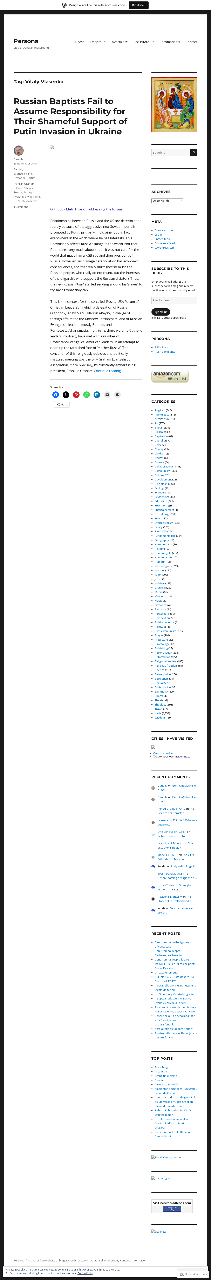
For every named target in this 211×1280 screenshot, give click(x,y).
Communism (162, 471)
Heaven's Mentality (170, 896)
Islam (158, 575)
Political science (164, 622)
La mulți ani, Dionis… (170, 843)
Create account (164, 230)
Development (163, 479)
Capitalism (161, 436)
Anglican (160, 410)
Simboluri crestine (166, 1076)
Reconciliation (163, 652)
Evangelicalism (23, 173)
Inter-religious (163, 566)
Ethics (158, 518)
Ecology (159, 488)
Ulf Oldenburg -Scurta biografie (174, 994)
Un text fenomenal (166, 972)
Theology (160, 704)
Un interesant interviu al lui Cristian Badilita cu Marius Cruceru (171, 1123)
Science (159, 670)
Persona (26, 41)
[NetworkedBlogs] (172, 1203)
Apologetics (162, 414)
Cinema (159, 462)
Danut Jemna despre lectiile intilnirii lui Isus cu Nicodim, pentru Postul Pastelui (176, 964)
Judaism (160, 583)
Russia (18, 192)
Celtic (158, 445)
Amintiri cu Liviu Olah (167, 1084)
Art (156, 423)
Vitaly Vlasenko (28, 201)
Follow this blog (172, 1208)
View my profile (163, 753)
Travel (159, 709)
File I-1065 (161, 531)
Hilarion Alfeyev (23, 188)
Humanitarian (163, 557)
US (15, 201)
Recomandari (169, 42)
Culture (159, 475)
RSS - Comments (165, 351)
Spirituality (161, 691)
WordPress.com (165, 247)
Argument (161, 1071)
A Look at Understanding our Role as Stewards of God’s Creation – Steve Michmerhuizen (176, 1102)
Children (160, 453)
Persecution (162, 618)
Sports (159, 696)
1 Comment (21, 207)
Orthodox (20, 178)
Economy (160, 492)
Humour (160, 562)
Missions (160, 596)
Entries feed (162, 239)
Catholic (160, 440)
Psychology (162, 644)
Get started (138, 5)
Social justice (163, 687)
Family (159, 527)
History (159, 549)
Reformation (162, 657)
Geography (162, 540)
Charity (159, 449)
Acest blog (161, 1067)
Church (159, 458)
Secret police (163, 674)
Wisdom (160, 717)
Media (159, 592)
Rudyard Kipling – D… (184, 866)
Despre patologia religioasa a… (177, 878)
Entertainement (164, 510)
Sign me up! (161, 312)
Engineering (162, 505)
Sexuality (160, 683)
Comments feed (165, 243)
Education (161, 501)
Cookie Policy (85, 1273)
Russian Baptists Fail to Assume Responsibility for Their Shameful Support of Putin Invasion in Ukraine (70, 116)
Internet (160, 570)
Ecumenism (162, 497)
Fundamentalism (165, 536)
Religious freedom (166, 665)
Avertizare (120, 42)
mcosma (163, 820)
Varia (158, 713)
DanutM (18, 159)
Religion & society (166, 661)
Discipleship (162, 484)
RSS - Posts (162, 347)
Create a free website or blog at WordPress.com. (58, 1260)
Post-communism (165, 631)
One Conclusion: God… (172, 832)
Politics (31, 178)
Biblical (159, 432)
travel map (182, 756)
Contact (191, 42)
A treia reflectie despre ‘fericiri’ (174, 1029)
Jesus (158, 579)
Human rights (163, 553)
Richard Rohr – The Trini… (173, 836)
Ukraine (35, 196)
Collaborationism (165, 466)
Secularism (162, 678)
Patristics (160, 609)
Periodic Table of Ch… (171, 808)
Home (79, 42)
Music (158, 600)
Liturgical (160, 588)
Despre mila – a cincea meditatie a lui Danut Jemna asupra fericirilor (175, 1020)
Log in (158, 234)
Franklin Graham (24, 184)
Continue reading (107, 371)
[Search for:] (170, 152)
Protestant (161, 639)
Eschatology (162, 514)
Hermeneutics (163, 544)
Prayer (159, 635)
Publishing (161, 648)
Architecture (162, 419)
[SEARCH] (193, 152)
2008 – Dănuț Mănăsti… (172, 873)
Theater (160, 700)
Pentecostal (162, 613)
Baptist (18, 169)
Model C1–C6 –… (168, 855)
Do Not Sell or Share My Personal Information (118, 1260)
